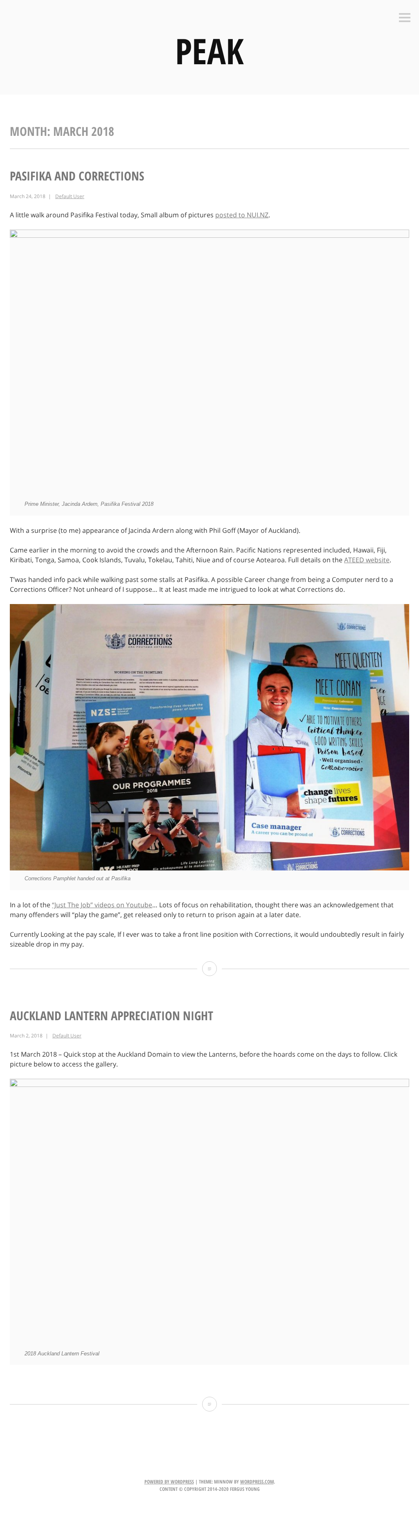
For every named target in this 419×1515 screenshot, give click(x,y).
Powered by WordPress (169, 1481)
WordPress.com (257, 1481)
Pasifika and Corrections (77, 175)
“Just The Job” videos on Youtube (102, 904)
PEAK (209, 50)
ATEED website (367, 559)
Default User (69, 196)
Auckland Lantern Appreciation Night (111, 1015)
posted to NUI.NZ (241, 214)
